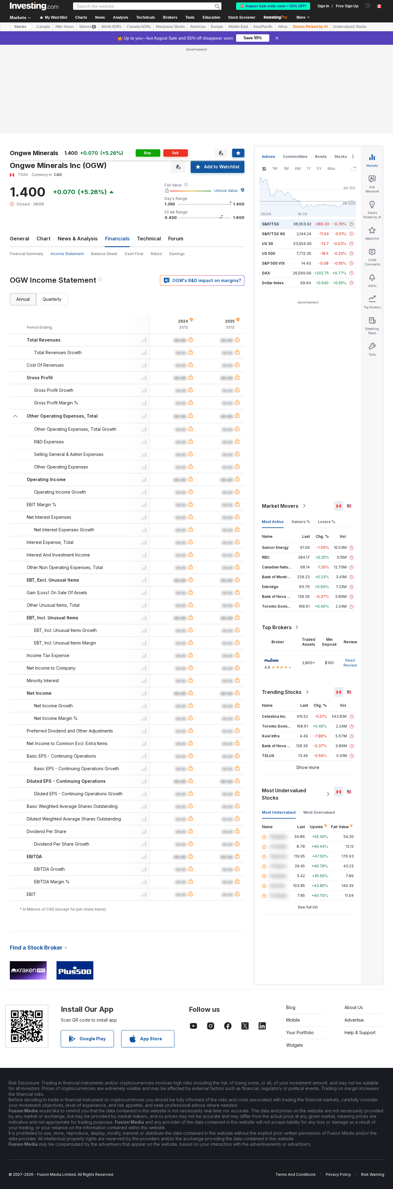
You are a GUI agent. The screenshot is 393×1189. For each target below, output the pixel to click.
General (19, 238)
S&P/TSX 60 (273, 233)
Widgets (294, 1045)
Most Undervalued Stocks (284, 794)
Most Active (273, 521)
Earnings (177, 253)
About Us (353, 1007)
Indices (268, 156)
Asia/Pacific (263, 27)
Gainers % (300, 521)
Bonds (321, 156)
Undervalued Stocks (350, 27)
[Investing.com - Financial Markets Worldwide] (34, 6)
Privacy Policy (338, 1174)
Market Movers (280, 506)
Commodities (295, 156)
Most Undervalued (279, 812)
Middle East (238, 27)
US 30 (267, 243)
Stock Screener (241, 17)
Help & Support (359, 1032)
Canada (43, 27)
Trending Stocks (282, 692)
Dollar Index (273, 283)
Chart (43, 238)
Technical (149, 238)
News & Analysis (78, 238)
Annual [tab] (23, 299)
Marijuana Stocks (170, 27)
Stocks (20, 27)
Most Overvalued (319, 812)
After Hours (64, 27)
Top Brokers (277, 627)
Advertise (354, 1020)
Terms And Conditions (295, 1174)
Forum (175, 238)
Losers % (326, 521)
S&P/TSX (270, 224)
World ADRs (111, 27)
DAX (266, 273)
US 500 (268, 253)
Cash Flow (134, 253)
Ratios (156, 253)
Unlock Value (226, 190)
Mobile (293, 1020)
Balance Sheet (104, 253)
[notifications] (368, 6)
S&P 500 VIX (273, 263)
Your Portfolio (300, 1032)
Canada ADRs (139, 27)
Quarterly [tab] (52, 299)
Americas (198, 27)
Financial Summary (26, 253)
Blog (290, 1007)
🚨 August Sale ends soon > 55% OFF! (273, 6)
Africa (282, 27)
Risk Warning (372, 1174)
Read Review (350, 662)
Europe (217, 27)
